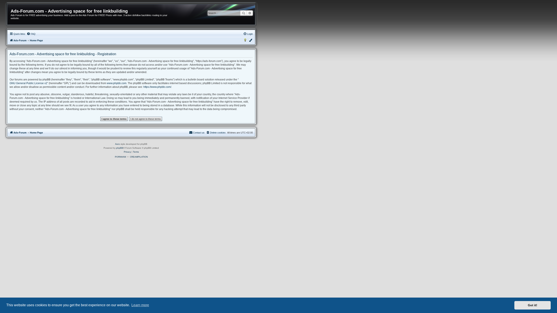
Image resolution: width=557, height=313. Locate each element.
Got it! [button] (532, 305)
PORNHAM (120, 157)
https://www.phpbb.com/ (157, 86)
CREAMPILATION (139, 157)
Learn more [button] (140, 305)
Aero (117, 144)
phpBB (119, 148)
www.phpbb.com (116, 83)
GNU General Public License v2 (28, 83)
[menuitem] (31, 34)
